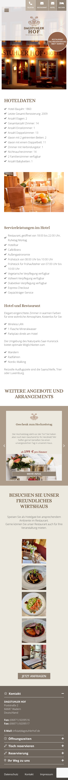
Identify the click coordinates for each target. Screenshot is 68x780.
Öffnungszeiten (20, 739)
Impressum (46, 774)
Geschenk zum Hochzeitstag (34, 424)
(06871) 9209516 (20, 719)
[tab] (34, 693)
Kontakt (14, 694)
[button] (6, 10)
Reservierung (18, 753)
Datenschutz (11, 774)
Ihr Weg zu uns (18, 760)
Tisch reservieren (21, 746)
